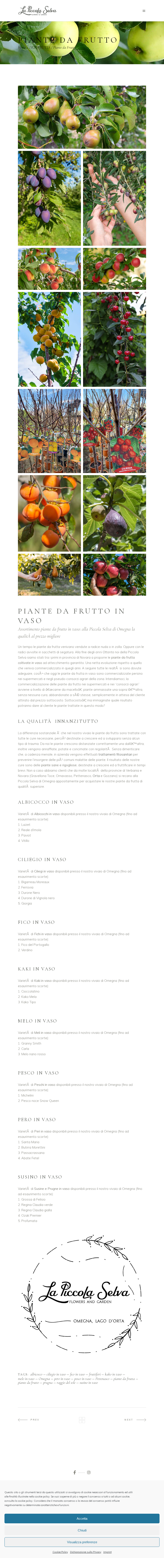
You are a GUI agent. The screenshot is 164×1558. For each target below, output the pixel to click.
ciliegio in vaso (56, 1374)
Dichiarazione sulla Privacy (85, 1552)
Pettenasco (102, 1379)
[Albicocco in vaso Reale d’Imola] (49, 339)
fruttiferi (95, 1374)
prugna (48, 1382)
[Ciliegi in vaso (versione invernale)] (114, 431)
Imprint (107, 1552)
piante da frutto (28, 1382)
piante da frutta (124, 1379)
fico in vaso (77, 1374)
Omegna (44, 1379)
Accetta (82, 1518)
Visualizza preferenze (82, 1542)
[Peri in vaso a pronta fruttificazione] (82, 117)
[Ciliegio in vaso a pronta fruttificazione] (114, 339)
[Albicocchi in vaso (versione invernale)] (49, 431)
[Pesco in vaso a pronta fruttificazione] (49, 269)
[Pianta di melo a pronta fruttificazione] (114, 575)
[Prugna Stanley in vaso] (49, 198)
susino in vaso (89, 1382)
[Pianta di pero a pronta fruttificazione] (49, 575)
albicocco (36, 1374)
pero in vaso (62, 1379)
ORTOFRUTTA (39, 47)
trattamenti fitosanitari (115, 754)
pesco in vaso (82, 1379)
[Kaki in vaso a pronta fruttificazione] (49, 513)
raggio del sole (66, 1382)
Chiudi (82, 1530)
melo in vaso (26, 1379)
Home (22, 47)
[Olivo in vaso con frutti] (114, 198)
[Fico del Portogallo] (114, 513)
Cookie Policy (60, 1552)
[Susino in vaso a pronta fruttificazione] (114, 269)
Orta (96, 776)
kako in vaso (113, 1374)
